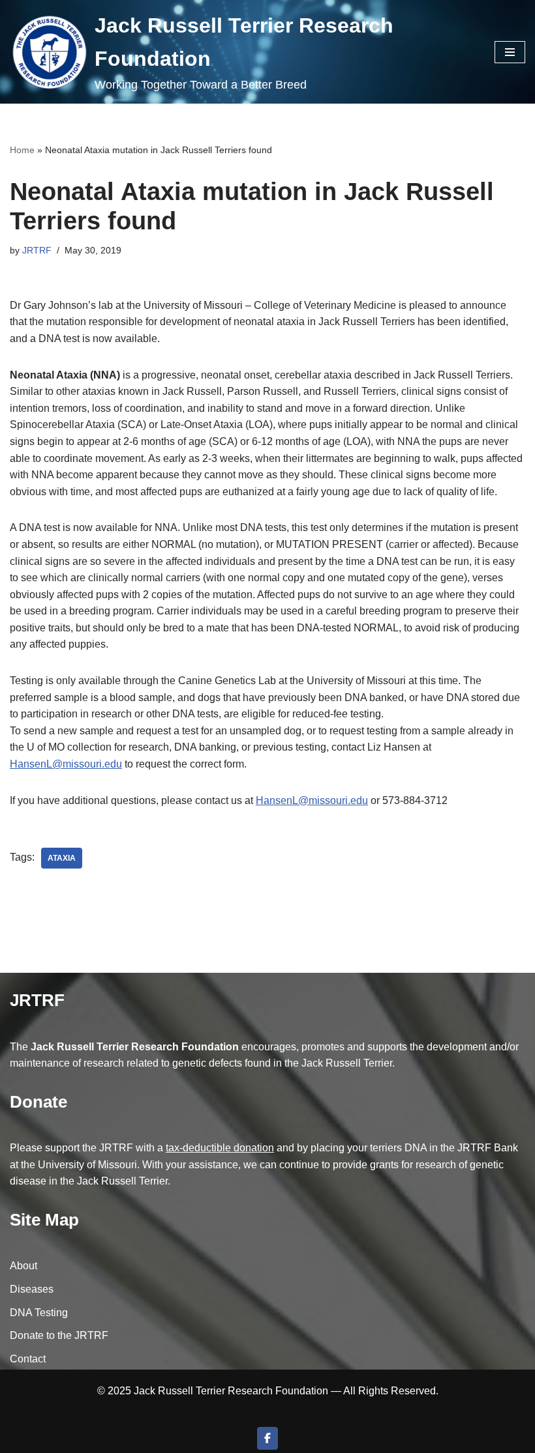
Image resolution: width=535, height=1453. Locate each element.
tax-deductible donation (220, 1147)
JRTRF (37, 250)
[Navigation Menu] (510, 52)
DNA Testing (39, 1312)
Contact (28, 1358)
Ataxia (62, 858)
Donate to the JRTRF (59, 1335)
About (23, 1265)
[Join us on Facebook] (267, 1438)
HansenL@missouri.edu (66, 764)
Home (22, 150)
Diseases (32, 1289)
